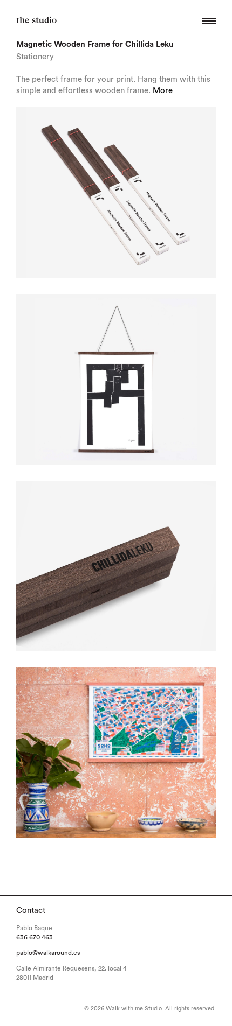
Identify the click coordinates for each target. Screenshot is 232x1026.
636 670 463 (34, 937)
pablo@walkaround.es (48, 953)
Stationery (35, 57)
